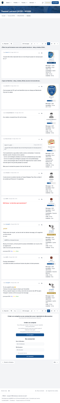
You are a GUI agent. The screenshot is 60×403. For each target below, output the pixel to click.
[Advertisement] (30, 29)
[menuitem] (9, 2)
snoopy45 (51, 231)
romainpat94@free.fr (51, 119)
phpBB (10, 398)
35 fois (50, 74)
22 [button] (45, 43)
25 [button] (54, 43)
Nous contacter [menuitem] (40, 390)
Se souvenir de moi (22, 353)
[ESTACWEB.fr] (2, 2)
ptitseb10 (51, 97)
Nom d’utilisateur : (20, 341)
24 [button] (51, 43)
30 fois (52, 75)
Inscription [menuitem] (55, 2)
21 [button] (42, 43)
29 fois (50, 216)
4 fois (52, 218)
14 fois (52, 247)
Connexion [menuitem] (47, 2)
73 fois (50, 131)
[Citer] (39, 53)
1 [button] (37, 43)
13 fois (52, 132)
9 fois (50, 163)
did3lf (51, 201)
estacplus (51, 179)
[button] (34, 43)
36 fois (50, 191)
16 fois (50, 245)
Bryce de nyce (51, 147)
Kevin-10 (51, 59)
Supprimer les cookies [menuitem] (53, 390)
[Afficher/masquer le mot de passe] (43, 350)
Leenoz (38, 398)
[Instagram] (9, 391)
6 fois (52, 192)
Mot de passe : (19, 347)
